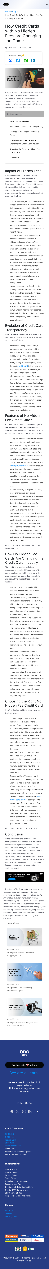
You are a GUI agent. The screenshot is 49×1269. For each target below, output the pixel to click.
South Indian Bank (13, 1146)
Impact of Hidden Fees (19, 121)
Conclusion (14, 157)
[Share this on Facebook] (11, 60)
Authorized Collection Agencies (18, 1151)
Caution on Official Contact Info (19, 1187)
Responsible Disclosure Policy (18, 1196)
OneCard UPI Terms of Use (16, 1190)
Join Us (8, 1214)
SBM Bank (9, 1143)
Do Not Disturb (11, 1172)
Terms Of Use (11, 1178)
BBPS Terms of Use (13, 1193)
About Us (9, 1211)
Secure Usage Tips (13, 1184)
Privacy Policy (11, 1175)
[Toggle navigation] (46, 4)
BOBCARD (9, 1134)
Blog (14, 11)
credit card (22, 366)
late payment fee (19, 466)
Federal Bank (10, 1140)
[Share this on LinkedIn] (33, 60)
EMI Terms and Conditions (16, 1154)
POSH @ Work (11, 1216)
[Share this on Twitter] (18, 60)
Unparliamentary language (16, 1181)
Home (8, 11)
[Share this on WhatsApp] (26, 60)
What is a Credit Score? (26, 828)
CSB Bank (9, 1137)
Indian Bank (10, 1149)
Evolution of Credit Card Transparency (26, 126)
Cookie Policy (11, 1169)
